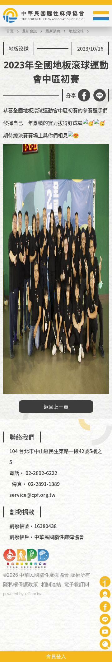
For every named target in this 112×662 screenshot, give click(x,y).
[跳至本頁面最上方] (105, 581)
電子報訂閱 (76, 584)
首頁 (10, 31)
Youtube (105, 631)
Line (105, 619)
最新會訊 (29, 31)
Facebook (105, 606)
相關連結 (51, 584)
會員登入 (56, 656)
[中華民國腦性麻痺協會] (43, 15)
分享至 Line (99, 95)
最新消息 (52, 31)
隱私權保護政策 (20, 584)
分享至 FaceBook (84, 95)
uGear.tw (33, 593)
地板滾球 (76, 31)
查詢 (105, 644)
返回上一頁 (56, 406)
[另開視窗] (26, 560)
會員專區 (105, 594)
